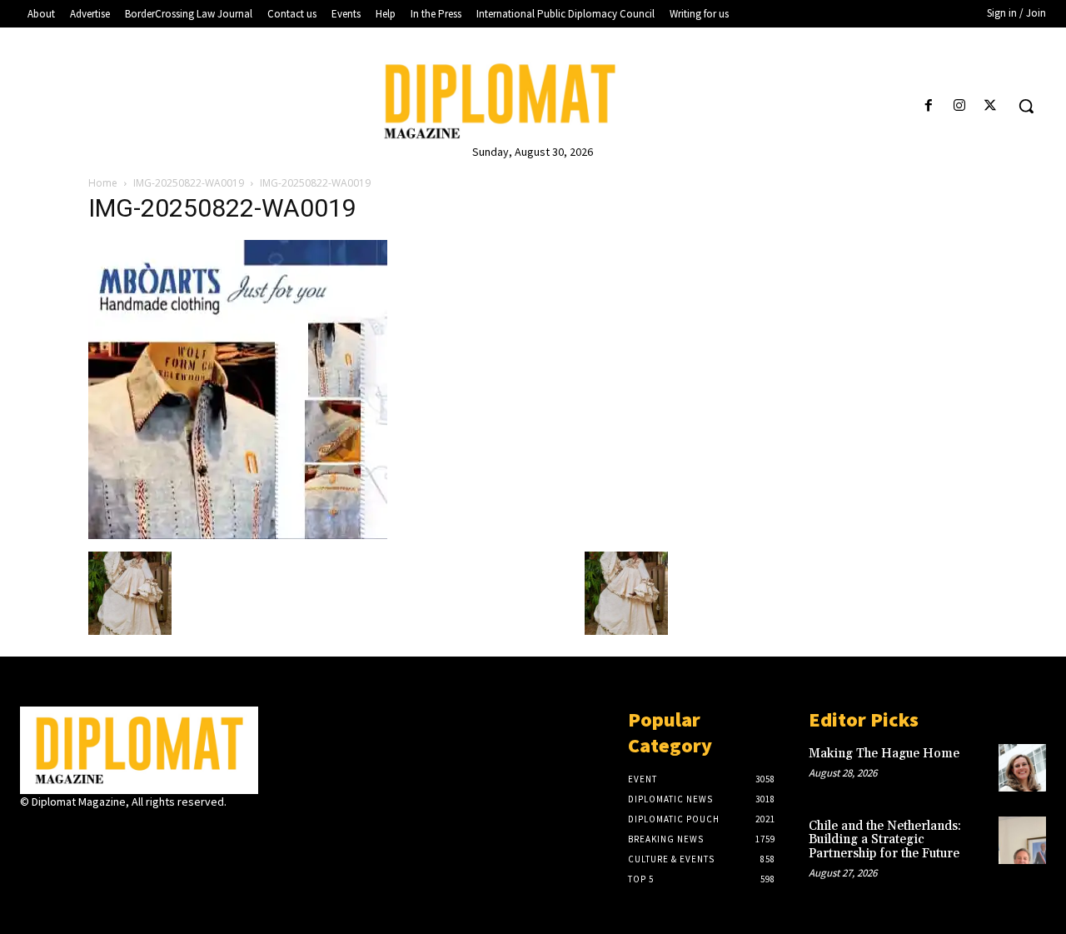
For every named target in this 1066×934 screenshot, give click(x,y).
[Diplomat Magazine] (532, 101)
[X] (990, 106)
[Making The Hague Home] (1022, 768)
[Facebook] (928, 106)
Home (102, 183)
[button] (1026, 106)
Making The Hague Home (884, 754)
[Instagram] (960, 106)
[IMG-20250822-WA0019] (237, 534)
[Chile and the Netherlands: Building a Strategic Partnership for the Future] (1022, 840)
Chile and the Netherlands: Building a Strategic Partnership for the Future (885, 840)
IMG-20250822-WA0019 (188, 183)
